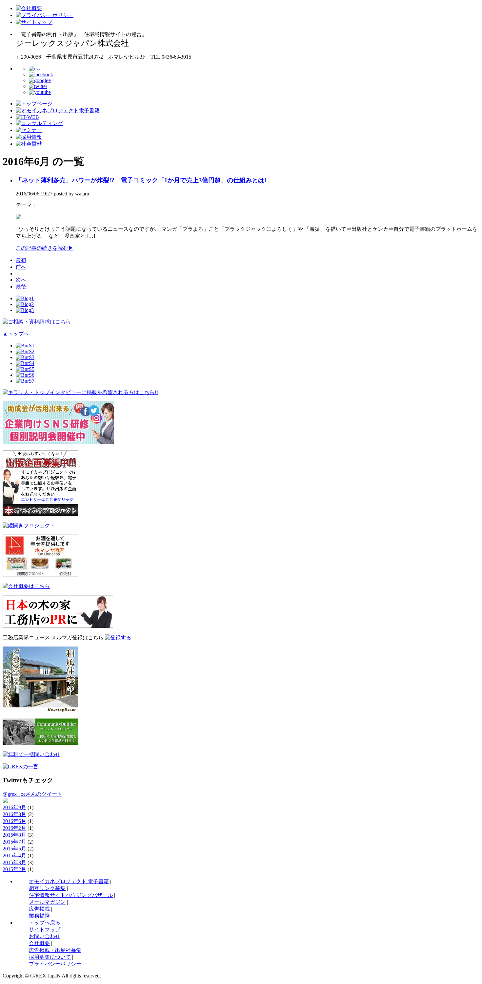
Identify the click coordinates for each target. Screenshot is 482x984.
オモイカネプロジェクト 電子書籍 (69, 881)
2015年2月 (14, 869)
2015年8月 (14, 835)
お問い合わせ (44, 936)
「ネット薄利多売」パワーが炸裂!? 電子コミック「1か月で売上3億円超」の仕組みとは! (141, 180)
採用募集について (50, 957)
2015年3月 (14, 862)
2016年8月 (14, 814)
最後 (21, 286)
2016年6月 (14, 821)
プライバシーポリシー (55, 964)
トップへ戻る (44, 922)
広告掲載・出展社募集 (55, 950)
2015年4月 (14, 855)
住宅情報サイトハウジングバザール (71, 895)
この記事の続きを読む (44, 248)
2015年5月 (14, 848)
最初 (21, 260)
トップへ (16, 334)
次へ (21, 279)
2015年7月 (14, 842)
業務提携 (39, 916)
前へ (21, 267)
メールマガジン (47, 902)
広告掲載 (39, 909)
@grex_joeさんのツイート (32, 794)
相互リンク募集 (47, 888)
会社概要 (39, 943)
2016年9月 (14, 807)
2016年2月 (14, 828)
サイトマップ (44, 929)
